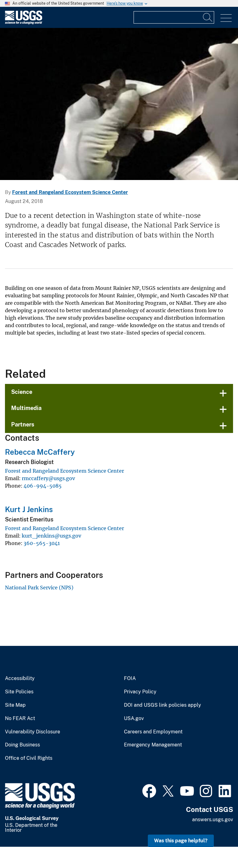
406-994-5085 (43, 486)
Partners (22, 424)
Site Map (15, 705)
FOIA (130, 678)
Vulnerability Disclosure (32, 732)
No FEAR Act (20, 718)
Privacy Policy (140, 692)
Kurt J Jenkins (29, 509)
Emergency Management (153, 745)
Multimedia (26, 408)
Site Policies (19, 692)
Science (21, 392)
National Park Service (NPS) (39, 587)
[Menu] (226, 18)
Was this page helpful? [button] (181, 841)
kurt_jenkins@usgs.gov (51, 536)
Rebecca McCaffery (40, 452)
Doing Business (22, 745)
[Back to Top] (215, 824)
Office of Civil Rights (28, 758)
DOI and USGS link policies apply (162, 705)
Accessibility (20, 678)
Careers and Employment (153, 732)
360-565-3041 (42, 543)
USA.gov (134, 718)
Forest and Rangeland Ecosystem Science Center (70, 192)
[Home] (23, 23)
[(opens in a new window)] (149, 790)
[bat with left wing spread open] (119, 104)
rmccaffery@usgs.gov (48, 478)
